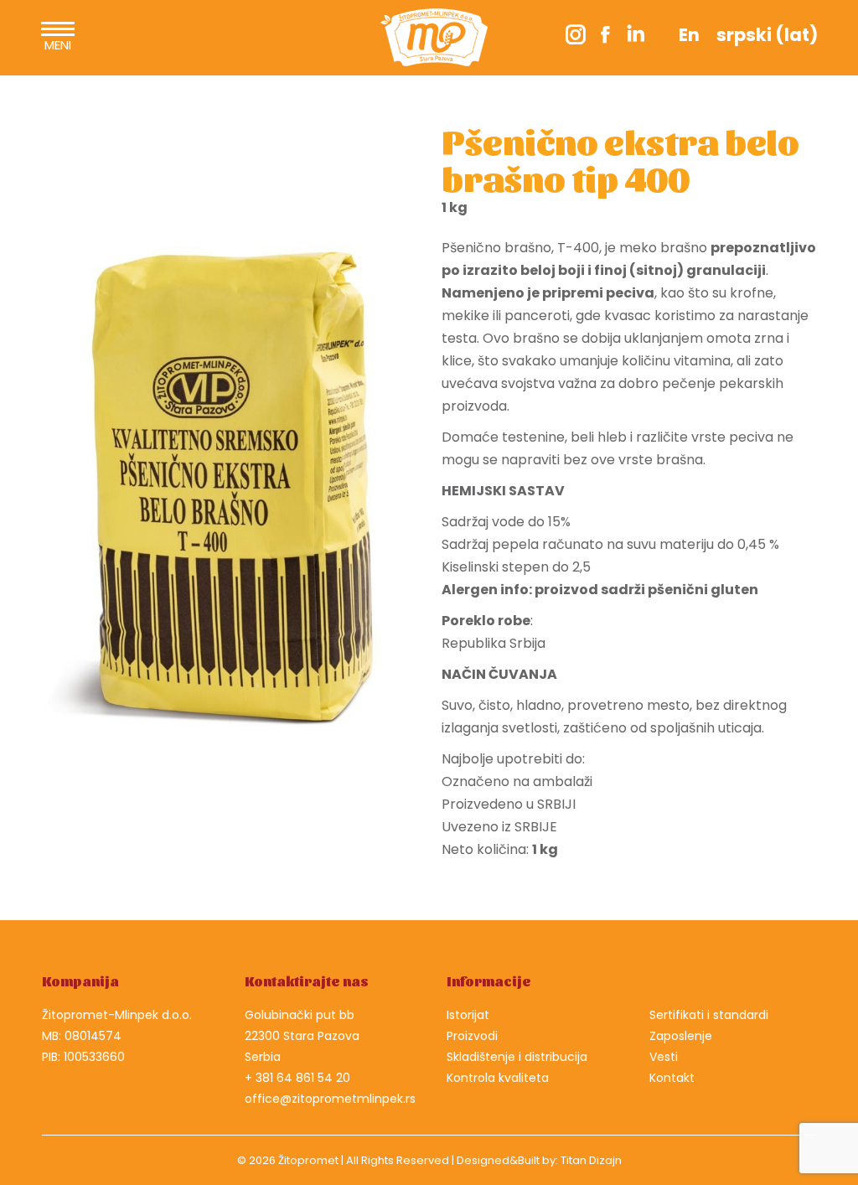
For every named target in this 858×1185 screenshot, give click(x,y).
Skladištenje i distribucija (517, 1056)
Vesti (663, 1056)
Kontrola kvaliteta (498, 1077)
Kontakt (672, 1077)
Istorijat (468, 1014)
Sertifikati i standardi (708, 1014)
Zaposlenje (680, 1035)
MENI (57, 45)
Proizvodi (472, 1035)
